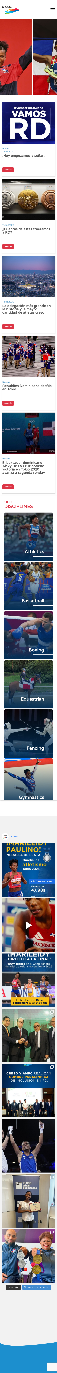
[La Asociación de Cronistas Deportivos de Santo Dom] (28, 1035)
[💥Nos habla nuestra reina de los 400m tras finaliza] (28, 925)
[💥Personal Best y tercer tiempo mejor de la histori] (28, 870)
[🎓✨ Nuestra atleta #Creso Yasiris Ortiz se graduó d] (28, 1201)
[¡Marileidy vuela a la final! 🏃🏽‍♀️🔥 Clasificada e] (28, 980)
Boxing (6, 382)
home (5, 148)
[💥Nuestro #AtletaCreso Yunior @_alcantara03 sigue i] (28, 1146)
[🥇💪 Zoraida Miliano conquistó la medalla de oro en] (28, 1256)
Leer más (8, 169)
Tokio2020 (8, 151)
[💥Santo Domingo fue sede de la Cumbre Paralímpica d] (28, 1090)
